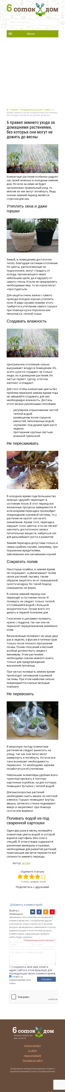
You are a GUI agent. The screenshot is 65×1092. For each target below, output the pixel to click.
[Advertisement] (32, 73)
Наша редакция (32, 1055)
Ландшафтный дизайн (31, 109)
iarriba (26, 863)
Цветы (47, 109)
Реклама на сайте (32, 1060)
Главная (14, 109)
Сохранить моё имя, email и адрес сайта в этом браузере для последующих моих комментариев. (32, 970)
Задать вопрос (32, 1045)
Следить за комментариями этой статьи (20, 980)
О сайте (32, 1050)
